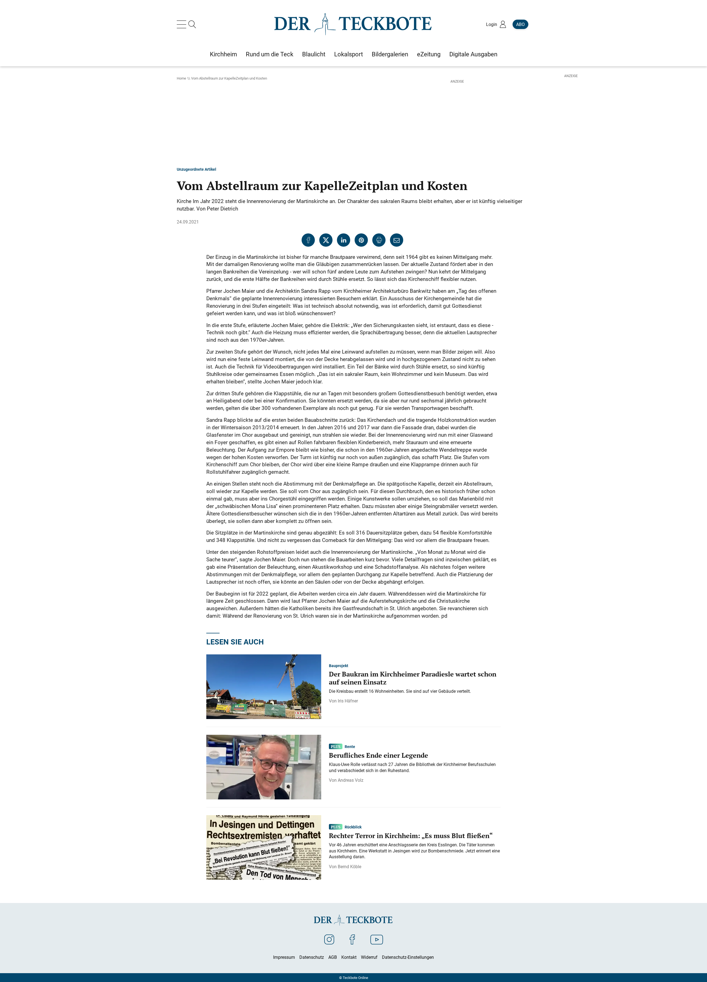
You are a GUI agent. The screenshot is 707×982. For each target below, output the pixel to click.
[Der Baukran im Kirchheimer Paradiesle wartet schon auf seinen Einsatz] (263, 686)
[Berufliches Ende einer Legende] (263, 767)
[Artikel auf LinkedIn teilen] (343, 240)
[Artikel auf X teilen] (326, 240)
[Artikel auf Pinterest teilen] (361, 240)
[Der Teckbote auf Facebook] (352, 939)
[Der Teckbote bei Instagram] (329, 939)
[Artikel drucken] (379, 240)
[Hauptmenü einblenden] (182, 24)
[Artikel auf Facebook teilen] (308, 240)
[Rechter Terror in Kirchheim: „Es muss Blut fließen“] (263, 847)
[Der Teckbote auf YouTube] (376, 939)
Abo (520, 24)
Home (181, 78)
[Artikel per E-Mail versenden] (396, 240)
